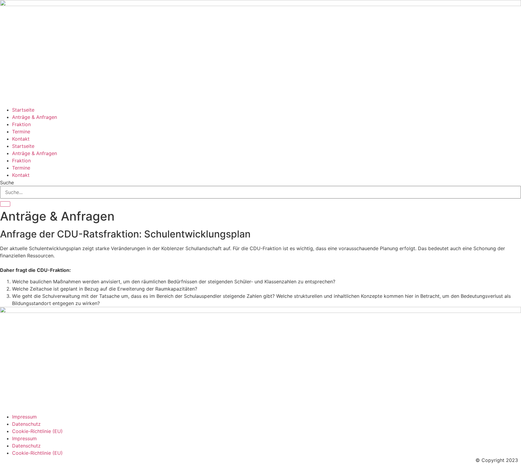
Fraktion (21, 124)
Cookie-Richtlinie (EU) (37, 431)
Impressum (24, 417)
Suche (7, 182)
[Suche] (5, 204)
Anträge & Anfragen (34, 117)
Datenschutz (26, 424)
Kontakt (21, 139)
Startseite (23, 110)
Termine (21, 132)
